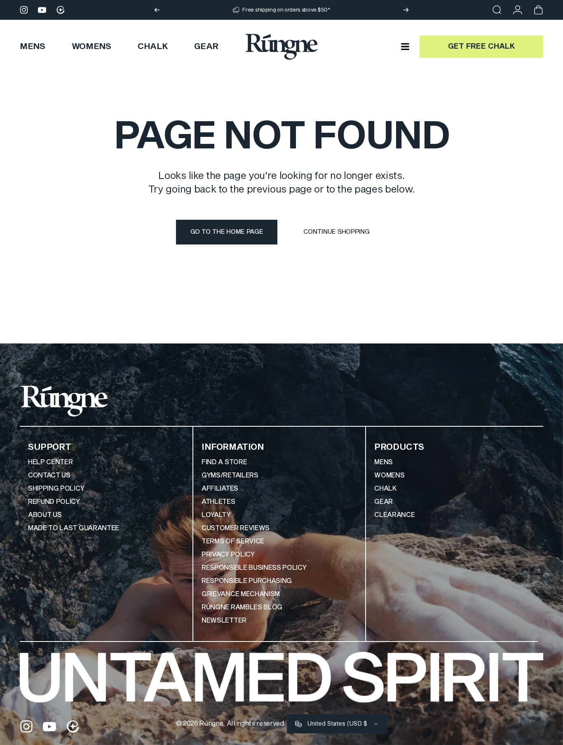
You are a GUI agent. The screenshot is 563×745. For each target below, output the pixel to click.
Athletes (218, 502)
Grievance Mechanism (241, 594)
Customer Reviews (236, 528)
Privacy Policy (228, 554)
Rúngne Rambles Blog (242, 607)
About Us (44, 515)
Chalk (385, 488)
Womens (389, 475)
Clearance (394, 515)
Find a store (224, 462)
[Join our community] (60, 9)
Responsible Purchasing (247, 581)
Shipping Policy (56, 488)
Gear (383, 502)
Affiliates (220, 488)
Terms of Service (233, 541)
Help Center (50, 462)
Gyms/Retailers (230, 475)
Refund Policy (54, 502)
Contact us (49, 475)
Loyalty (216, 515)
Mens (383, 462)
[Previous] (157, 10)
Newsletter (224, 620)
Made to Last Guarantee (73, 528)
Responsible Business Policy (254, 568)
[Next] (406, 10)
